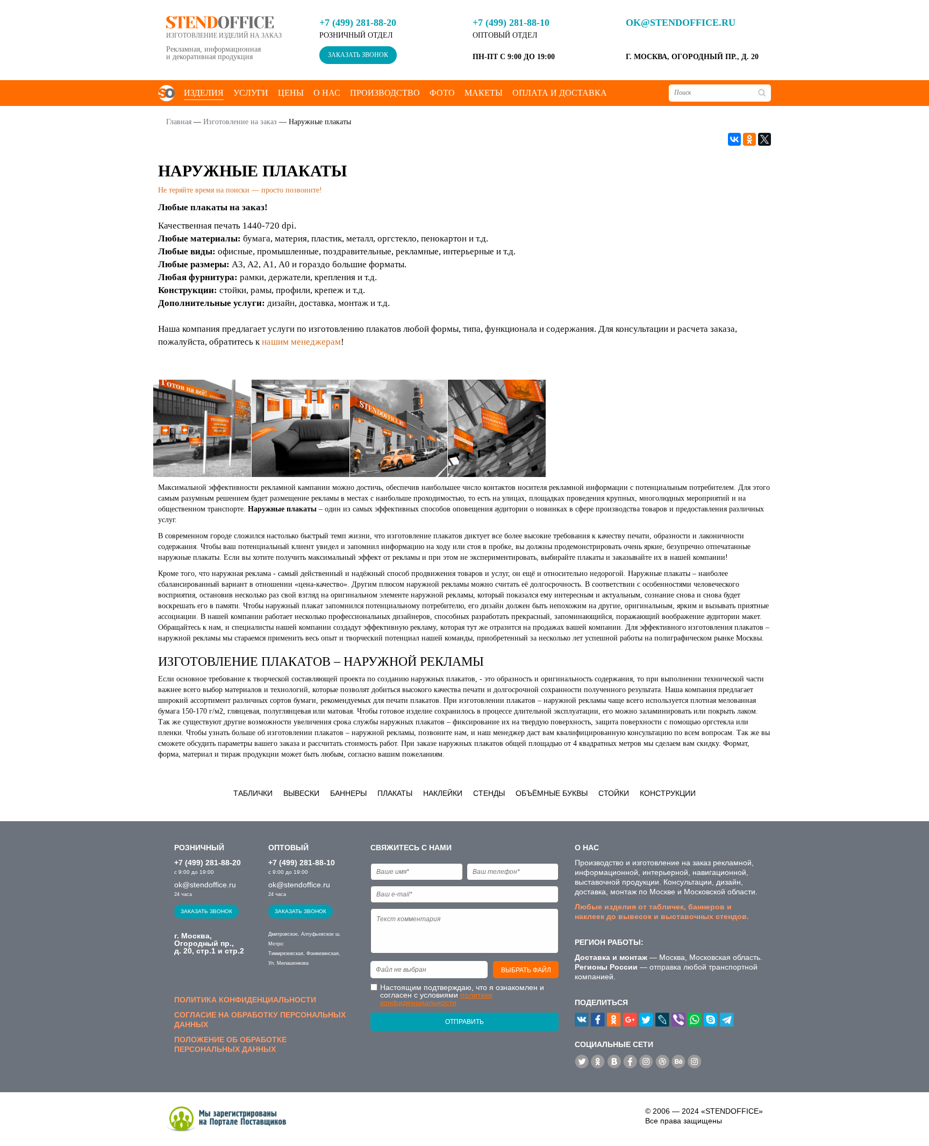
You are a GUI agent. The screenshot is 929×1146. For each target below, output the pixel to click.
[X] (764, 139)
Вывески (301, 793)
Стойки (613, 793)
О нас (326, 92)
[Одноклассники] (749, 139)
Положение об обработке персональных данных (230, 1044)
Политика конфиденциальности (245, 999)
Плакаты (394, 793)
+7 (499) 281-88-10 (511, 22)
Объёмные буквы (552, 793)
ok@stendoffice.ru (680, 22)
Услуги (250, 92)
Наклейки (442, 793)
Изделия (204, 92)
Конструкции (668, 793)
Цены (291, 92)
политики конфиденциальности (436, 999)
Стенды (489, 793)
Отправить (464, 1022)
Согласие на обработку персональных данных (260, 1019)
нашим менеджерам (301, 342)
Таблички (253, 793)
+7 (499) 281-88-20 (357, 22)
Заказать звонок (358, 55)
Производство (385, 92)
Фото (442, 92)
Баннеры (348, 793)
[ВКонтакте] (734, 139)
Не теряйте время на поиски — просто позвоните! (240, 190)
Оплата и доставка (559, 92)
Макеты (483, 92)
